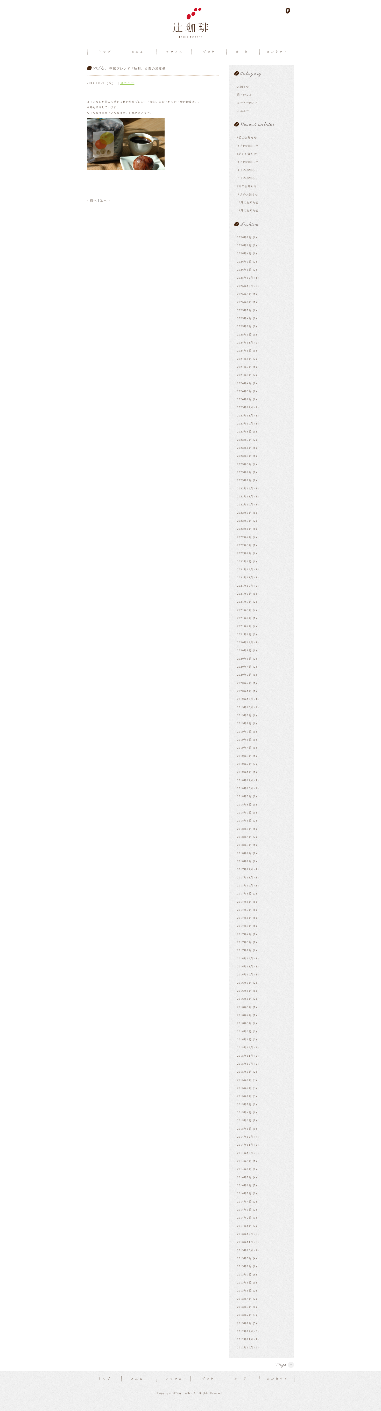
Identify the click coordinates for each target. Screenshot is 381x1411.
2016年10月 (245, 974)
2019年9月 (244, 715)
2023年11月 (245, 415)
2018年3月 (244, 844)
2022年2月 (244, 553)
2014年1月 (244, 1226)
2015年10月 (245, 1063)
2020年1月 (244, 691)
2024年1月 (244, 399)
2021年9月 (244, 593)
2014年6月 (244, 1185)
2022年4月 (244, 537)
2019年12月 (245, 699)
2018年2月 (244, 853)
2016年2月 (244, 1031)
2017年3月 (244, 942)
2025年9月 (244, 294)
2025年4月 (244, 318)
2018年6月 (244, 820)
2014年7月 (244, 1177)
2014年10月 (245, 1153)
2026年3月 (244, 261)
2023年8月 (244, 431)
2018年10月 (245, 788)
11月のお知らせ (248, 210)
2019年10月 (245, 707)
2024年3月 (244, 391)
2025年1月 (244, 334)
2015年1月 (244, 1128)
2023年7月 (244, 439)
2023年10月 (245, 423)
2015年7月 (244, 1088)
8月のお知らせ (247, 137)
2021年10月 (245, 585)
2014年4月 (244, 1201)
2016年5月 (244, 1007)
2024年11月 (245, 342)
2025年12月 (245, 277)
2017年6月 (244, 917)
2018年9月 (244, 796)
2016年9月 (244, 982)
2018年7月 (244, 812)
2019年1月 (244, 772)
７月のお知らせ (247, 145)
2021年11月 (245, 577)
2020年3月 (244, 674)
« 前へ (92, 200)
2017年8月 (244, 901)
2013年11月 (245, 1242)
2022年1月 (244, 561)
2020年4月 (244, 666)
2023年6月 (244, 447)
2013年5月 (244, 1290)
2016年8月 (244, 990)
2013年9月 (244, 1258)
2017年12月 (245, 869)
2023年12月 (245, 407)
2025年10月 (245, 286)
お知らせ (243, 86)
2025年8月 (244, 302)
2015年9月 (244, 1071)
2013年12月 (245, 1234)
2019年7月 (244, 731)
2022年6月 (244, 528)
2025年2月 (244, 326)
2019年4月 (244, 747)
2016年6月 (244, 998)
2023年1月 (244, 480)
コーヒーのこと (247, 102)
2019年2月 (244, 764)
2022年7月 (244, 520)
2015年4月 (244, 1112)
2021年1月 (244, 634)
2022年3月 (244, 545)
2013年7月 (244, 1274)
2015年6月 (244, 1096)
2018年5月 (244, 828)
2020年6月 (244, 658)
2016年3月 (244, 1023)
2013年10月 (245, 1250)
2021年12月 (245, 569)
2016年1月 (244, 1039)
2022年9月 (244, 512)
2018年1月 (244, 861)
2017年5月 (244, 925)
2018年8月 (244, 804)
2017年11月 (245, 877)
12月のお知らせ (248, 202)
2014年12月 (245, 1136)
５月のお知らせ (247, 161)
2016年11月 (245, 966)
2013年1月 (244, 1323)
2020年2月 (244, 683)
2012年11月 (245, 1339)
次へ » (105, 200)
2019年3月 (244, 756)
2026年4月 (244, 253)
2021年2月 (244, 626)
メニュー (127, 83)
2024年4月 (244, 383)
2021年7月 (244, 601)
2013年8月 (244, 1266)
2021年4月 (244, 618)
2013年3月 (244, 1306)
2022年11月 (245, 496)
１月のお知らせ (247, 194)
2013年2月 (244, 1314)
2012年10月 (245, 1347)
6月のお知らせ (247, 153)
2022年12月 (245, 488)
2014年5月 (244, 1193)
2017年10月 (245, 885)
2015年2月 (244, 1120)
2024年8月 (244, 358)
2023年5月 (244, 455)
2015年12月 (245, 1047)
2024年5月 (244, 375)
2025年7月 (244, 310)
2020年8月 (244, 650)
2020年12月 (245, 642)
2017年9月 (244, 893)
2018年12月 (245, 780)
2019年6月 (244, 739)
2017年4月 (244, 934)
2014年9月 (244, 1161)
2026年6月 (244, 245)
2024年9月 (244, 350)
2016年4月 (244, 1015)
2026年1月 (244, 269)
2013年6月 (244, 1282)
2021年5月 (244, 610)
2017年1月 (244, 950)
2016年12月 (245, 958)
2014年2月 (244, 1217)
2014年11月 (245, 1144)
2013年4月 (244, 1298)
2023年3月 (244, 464)
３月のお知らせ (247, 178)
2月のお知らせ (247, 186)
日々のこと (244, 94)
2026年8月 (244, 237)
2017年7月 (244, 909)
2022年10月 (245, 504)
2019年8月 (244, 723)
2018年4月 (244, 836)
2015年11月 (245, 1055)
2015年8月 (244, 1080)
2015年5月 (244, 1104)
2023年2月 (244, 472)
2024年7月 (244, 366)
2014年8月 (244, 1169)
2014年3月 (244, 1209)
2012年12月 (245, 1331)
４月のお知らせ (247, 170)
